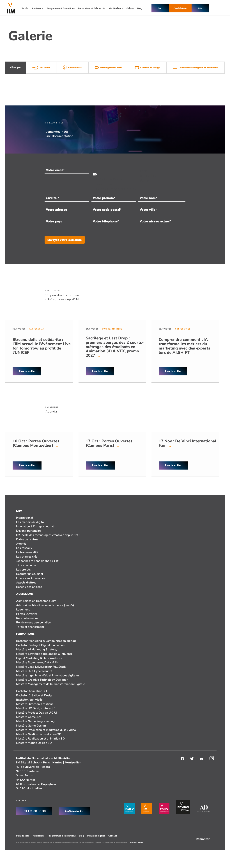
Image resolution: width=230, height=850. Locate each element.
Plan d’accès (22, 835)
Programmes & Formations (62, 835)
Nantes (57, 762)
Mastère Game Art (28, 717)
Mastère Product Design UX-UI (36, 713)
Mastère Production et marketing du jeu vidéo (46, 730)
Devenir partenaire (28, 531)
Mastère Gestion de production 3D (38, 734)
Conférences (182, 329)
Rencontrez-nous (27, 618)
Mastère (117, 329)
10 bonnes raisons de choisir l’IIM (37, 561)
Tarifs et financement (30, 627)
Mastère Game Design (31, 726)
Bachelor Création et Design (34, 695)
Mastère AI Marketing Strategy (36, 649)
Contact (112, 835)
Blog (81, 835)
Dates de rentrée (27, 539)
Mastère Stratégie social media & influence (44, 654)
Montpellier (73, 762)
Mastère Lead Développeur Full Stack (41, 667)
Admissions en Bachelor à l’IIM (36, 601)
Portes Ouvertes (27, 614)
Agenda (21, 544)
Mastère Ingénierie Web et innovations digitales (47, 675)
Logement (23, 610)
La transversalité (27, 552)
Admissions (38, 835)
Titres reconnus (26, 565)
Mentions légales (96, 835)
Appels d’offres (26, 583)
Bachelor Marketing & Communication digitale (46, 641)
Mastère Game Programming (35, 721)
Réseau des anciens (29, 587)
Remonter (203, 839)
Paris (46, 762)
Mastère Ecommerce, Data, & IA (37, 662)
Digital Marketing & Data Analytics (39, 658)
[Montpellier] (162, 175)
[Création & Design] (113, 179)
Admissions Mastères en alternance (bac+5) (45, 605)
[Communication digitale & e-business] (113, 189)
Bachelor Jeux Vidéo (29, 700)
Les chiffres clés (26, 557)
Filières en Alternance (30, 578)
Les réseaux (24, 548)
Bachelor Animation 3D (31, 691)
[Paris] (162, 170)
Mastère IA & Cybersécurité (34, 671)
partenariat (36, 329)
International (24, 518)
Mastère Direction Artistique (35, 704)
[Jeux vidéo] (113, 184)
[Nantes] (162, 180)
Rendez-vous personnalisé (33, 622)
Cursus (106, 329)
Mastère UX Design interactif (35, 708)
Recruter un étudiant (29, 574)
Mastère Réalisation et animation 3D (40, 739)
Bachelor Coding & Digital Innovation (40, 645)
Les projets (23, 570)
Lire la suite (26, 371)
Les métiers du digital (30, 522)
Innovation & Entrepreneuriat (35, 526)
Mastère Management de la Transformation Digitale (50, 684)
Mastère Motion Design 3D (34, 743)
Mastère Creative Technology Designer (42, 680)
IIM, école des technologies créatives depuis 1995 (48, 535)
